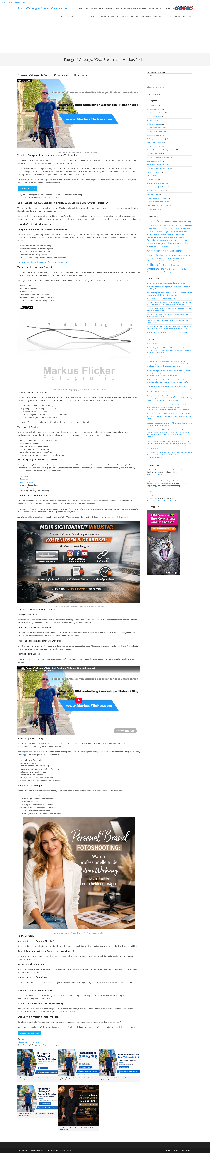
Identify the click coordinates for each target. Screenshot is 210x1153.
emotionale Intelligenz (167, 228)
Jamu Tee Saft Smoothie (154, 161)
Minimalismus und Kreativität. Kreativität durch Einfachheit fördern (168, 332)
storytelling (174, 269)
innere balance (180, 231)
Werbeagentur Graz (153, 209)
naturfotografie (174, 247)
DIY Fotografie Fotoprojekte (156, 139)
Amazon (24, 2)
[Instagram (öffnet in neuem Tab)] (187, 8)
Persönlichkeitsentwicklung (158, 258)
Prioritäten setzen (175, 258)
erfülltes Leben (180, 228)
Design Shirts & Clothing (154, 135)
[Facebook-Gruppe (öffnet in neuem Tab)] (180, 8)
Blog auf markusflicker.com (32, 751)
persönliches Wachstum (159, 255)
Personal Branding (59, 262)
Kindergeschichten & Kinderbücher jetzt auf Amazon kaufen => (167, 357)
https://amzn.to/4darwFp (155, 474)
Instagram (10, 2)
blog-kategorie (151, 120)
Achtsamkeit (165, 221)
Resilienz (184, 258)
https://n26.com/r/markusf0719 (166, 500)
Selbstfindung (163, 261)
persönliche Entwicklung (165, 251)
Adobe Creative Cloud (154, 109)
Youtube (2, 2)
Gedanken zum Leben (154, 154)
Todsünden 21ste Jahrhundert (156, 202)
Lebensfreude (173, 240)
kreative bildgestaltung (170, 237)
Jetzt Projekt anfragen (29, 1033)
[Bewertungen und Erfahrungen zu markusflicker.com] (159, 483)
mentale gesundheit (162, 243)
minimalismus (152, 246)
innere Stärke (173, 234)
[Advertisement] (126, 37)
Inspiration (182, 234)
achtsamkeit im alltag (182, 221)
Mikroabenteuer (27, 482)
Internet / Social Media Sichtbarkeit (158, 157)
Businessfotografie (42, 262)
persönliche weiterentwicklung (181, 255)
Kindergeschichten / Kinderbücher (158, 168)
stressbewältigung (158, 272)
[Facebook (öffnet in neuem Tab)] (177, 8)
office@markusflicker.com (29, 1042)
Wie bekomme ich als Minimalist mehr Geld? (161, 299)
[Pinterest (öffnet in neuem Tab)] (184, 8)
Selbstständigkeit (152, 194)
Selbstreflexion (158, 264)
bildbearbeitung (174, 226)
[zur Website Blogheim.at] (184, 483)
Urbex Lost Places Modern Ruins (157, 205)
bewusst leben (162, 225)
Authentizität (150, 226)
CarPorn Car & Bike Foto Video (156, 128)
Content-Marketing (152, 228)
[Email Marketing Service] (163, 542)
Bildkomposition (186, 226)
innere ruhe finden (160, 234)
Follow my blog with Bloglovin (163, 481)
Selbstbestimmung (153, 261)
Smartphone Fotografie (158, 268)
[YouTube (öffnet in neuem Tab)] (191, 8)
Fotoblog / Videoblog (153, 146)
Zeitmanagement (169, 272)
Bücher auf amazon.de (154, 343)
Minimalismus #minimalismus (156, 183)
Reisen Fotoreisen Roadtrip (155, 191)
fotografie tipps (169, 231)
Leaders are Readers (153, 172)
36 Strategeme (151, 105)
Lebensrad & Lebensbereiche (156, 176)
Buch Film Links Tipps (154, 124)
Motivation (164, 246)
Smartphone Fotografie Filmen (157, 198)
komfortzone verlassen (155, 237)
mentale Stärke (180, 243)
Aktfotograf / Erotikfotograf (155, 113)
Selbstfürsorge (174, 261)
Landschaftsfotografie (162, 240)
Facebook (17, 2)
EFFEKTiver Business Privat (155, 142)
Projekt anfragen (27, 188)
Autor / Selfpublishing (154, 117)
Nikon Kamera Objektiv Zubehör (157, 187)
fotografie (187, 228)
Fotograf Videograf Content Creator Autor (43, 8)
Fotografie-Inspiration (155, 231)
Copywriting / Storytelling (155, 131)
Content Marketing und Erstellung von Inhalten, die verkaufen (167, 283)
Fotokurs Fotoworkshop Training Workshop (161, 150)
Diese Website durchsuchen (156, 72)
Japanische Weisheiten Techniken (157, 165)
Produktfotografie (25, 262)
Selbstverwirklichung (177, 265)
